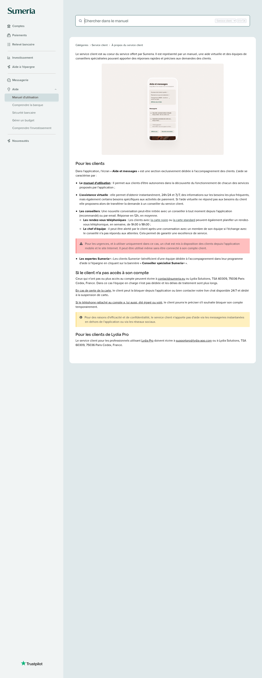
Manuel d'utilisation (25, 97)
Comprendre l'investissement (31, 128)
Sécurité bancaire (24, 112)
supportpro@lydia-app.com (194, 340)
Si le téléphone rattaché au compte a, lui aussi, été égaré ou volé (119, 302)
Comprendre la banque (27, 105)
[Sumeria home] (21, 10)
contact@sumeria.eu (171, 278)
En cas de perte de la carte (93, 290)
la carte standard (184, 220)
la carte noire (159, 220)
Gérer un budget (23, 120)
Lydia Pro (147, 340)
